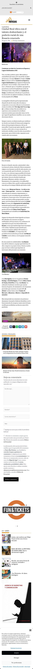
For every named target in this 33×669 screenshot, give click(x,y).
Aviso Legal (27, 666)
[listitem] (16, 538)
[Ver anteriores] (3, 581)
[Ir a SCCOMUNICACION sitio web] (17, 602)
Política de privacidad (18, 666)
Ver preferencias (16, 662)
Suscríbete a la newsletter (16, 4)
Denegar (16, 658)
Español (14, 12)
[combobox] (16, 8)
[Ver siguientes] (7, 581)
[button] (30, 630)
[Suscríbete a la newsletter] (16, 2)
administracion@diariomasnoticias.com (15, 470)
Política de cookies (7, 666)
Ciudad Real (5, 27)
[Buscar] (30, 8)
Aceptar (16, 653)
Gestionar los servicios (16, 648)
